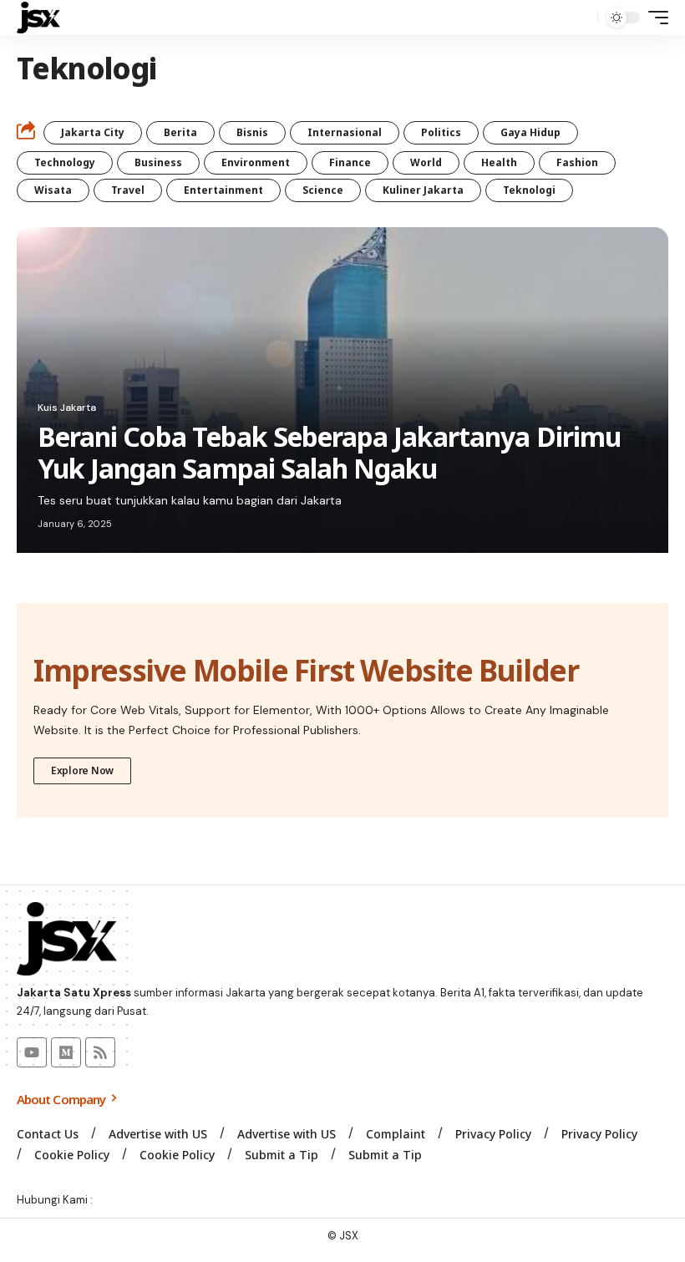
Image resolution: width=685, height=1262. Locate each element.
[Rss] (100, 1052)
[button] (580, 17)
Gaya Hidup (530, 132)
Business (158, 162)
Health (499, 162)
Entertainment (223, 190)
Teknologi (529, 190)
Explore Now (82, 770)
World (426, 162)
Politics (441, 132)
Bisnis (252, 132)
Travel (128, 190)
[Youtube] (32, 1052)
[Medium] (66, 1052)
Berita (180, 132)
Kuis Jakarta (67, 407)
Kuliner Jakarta (423, 190)
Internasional (344, 132)
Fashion (577, 162)
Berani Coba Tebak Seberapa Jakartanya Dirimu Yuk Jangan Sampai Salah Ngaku (329, 452)
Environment (255, 162)
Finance (350, 162)
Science (322, 190)
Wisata (53, 190)
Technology (64, 162)
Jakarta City (92, 132)
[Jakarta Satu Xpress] (38, 17)
